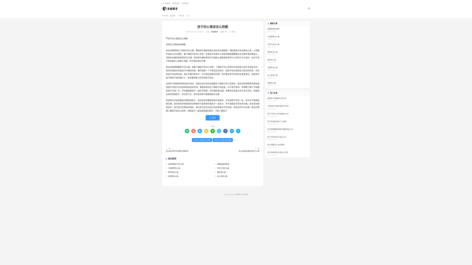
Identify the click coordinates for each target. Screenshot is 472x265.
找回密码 (185, 3)
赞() (232, 32)
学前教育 (181, 16)
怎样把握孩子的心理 (176, 164)
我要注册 (175, 3)
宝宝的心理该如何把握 (222, 140)
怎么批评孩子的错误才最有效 (177, 151)
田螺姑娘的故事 (223, 164)
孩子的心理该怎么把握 (212, 27)
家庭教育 (169, 9)
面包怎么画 (221, 172)
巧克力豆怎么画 (223, 168)
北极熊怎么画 (173, 176)
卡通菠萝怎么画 (174, 168)
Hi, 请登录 (166, 3)
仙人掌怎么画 (222, 176)
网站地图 (245, 194)
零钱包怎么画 (173, 172)
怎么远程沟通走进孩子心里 (249, 151)
